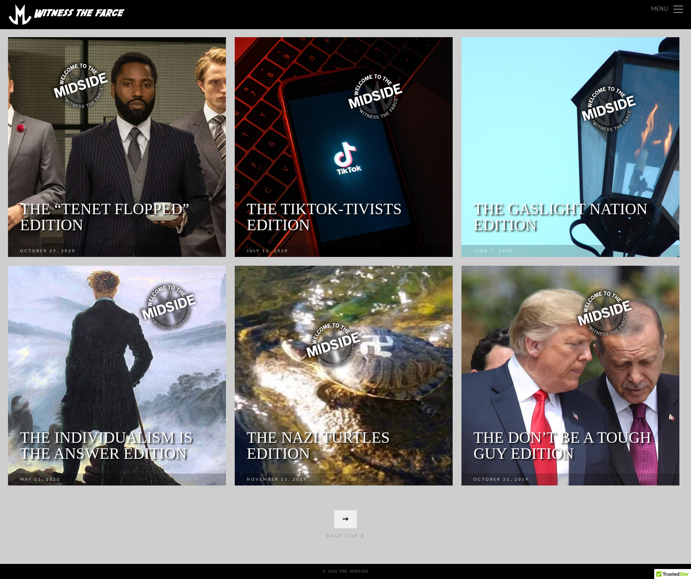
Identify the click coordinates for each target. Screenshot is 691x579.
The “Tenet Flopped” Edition (104, 216)
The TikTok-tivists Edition (324, 216)
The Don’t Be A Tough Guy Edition (562, 445)
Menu (659, 9)
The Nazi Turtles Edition (318, 445)
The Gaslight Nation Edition (560, 216)
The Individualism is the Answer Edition (106, 445)
